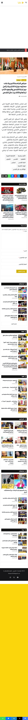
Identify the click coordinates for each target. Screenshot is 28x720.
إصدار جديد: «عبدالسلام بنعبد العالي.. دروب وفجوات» (8, 461)
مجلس (13, 162)
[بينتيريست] (15, 176)
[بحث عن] (26, 3)
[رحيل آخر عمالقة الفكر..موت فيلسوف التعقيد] (21, 454)
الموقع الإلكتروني (23, 264)
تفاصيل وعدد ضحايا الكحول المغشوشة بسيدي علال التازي (21, 214)
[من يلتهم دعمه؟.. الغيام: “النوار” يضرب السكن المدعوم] (22, 344)
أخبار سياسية (21, 156)
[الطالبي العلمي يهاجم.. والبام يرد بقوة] (22, 297)
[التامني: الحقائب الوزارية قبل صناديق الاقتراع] (22, 318)
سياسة (18, 80)
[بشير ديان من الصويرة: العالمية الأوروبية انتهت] (7, 425)
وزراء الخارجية (21, 166)
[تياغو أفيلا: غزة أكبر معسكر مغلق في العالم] (22, 337)
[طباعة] (2, 176)
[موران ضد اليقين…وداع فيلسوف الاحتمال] (21, 440)
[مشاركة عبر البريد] (6, 176)
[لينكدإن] (18, 176)
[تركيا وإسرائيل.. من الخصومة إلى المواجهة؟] (22, 536)
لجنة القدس (21, 162)
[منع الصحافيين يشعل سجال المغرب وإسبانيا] (22, 543)
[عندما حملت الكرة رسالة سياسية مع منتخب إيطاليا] (22, 396)
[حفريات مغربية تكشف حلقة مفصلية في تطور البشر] (22, 410)
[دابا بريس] (18, 3)
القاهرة (23, 159)
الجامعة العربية (10, 156)
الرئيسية (23, 77)
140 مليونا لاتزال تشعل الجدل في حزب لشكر (14, 50)
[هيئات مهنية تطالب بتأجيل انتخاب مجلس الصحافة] (22, 557)
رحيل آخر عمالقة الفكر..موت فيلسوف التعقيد (22, 461)
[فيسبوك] (25, 176)
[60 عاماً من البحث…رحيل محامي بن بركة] (22, 389)
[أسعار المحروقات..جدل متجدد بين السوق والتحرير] (22, 351)
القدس (15, 159)
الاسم (25, 251)
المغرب (8, 159)
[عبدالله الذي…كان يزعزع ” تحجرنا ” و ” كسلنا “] (22, 403)
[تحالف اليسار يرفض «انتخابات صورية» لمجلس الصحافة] (22, 550)
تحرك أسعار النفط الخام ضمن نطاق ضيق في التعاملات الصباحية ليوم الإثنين (21, 197)
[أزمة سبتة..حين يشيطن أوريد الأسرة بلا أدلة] (21, 425)
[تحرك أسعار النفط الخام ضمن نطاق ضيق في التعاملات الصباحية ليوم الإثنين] (21, 190)
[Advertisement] (14, 27)
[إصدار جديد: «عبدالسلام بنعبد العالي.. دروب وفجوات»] (7, 454)
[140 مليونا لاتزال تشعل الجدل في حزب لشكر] (22, 304)
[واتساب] (9, 176)
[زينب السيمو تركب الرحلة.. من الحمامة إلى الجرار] (22, 290)
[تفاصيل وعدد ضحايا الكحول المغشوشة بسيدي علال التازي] (21, 207)
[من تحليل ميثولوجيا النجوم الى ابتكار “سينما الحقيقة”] (7, 440)
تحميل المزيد (14, 324)
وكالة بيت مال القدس (19, 169)
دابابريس (15, 571)
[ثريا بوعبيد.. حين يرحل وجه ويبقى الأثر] (22, 382)
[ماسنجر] (12, 176)
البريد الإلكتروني (23, 258)
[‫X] (21, 176)
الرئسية (19, 77)
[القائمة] (2, 3)
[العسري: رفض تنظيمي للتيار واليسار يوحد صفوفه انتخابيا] (22, 358)
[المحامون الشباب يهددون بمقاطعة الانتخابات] (22, 311)
